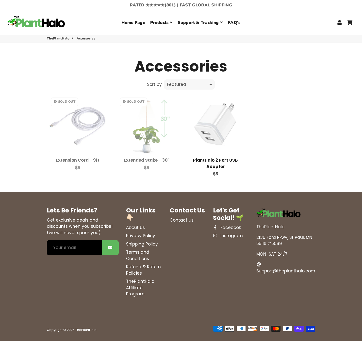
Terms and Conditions (137, 255)
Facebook (230, 227)
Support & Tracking (199, 22)
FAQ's (234, 22)
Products (160, 22)
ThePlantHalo (58, 38)
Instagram (231, 236)
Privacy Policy (140, 236)
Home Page (133, 22)
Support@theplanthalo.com (285, 271)
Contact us (182, 220)
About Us (135, 227)
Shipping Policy (142, 244)
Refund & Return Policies (143, 270)
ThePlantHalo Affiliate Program (140, 287)
